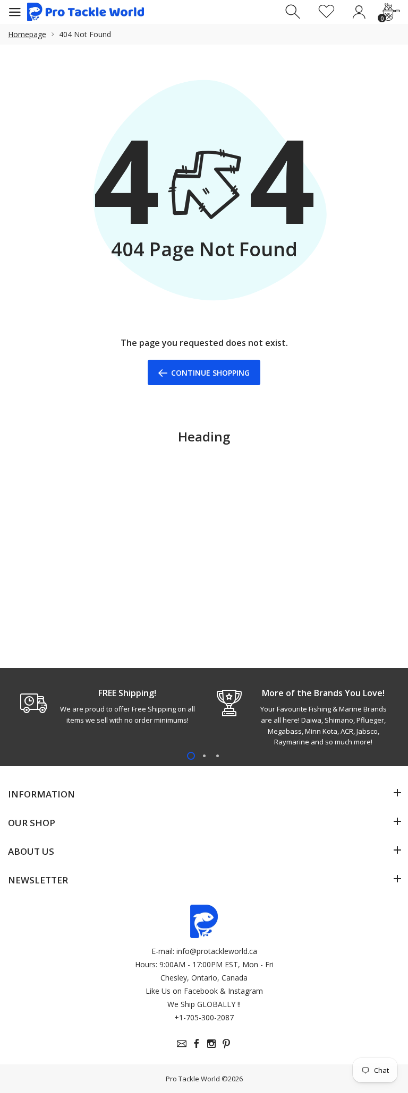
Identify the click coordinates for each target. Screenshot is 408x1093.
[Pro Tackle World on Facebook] (196, 1043)
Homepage (27, 34)
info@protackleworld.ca (216, 951)
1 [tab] (191, 756)
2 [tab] (204, 755)
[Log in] (359, 12)
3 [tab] (217, 755)
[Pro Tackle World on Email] (181, 1043)
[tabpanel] (106, 706)
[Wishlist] (326, 12)
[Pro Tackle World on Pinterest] (226, 1043)
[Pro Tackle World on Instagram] (211, 1043)
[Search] (294, 12)
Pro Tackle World (193, 1078)
